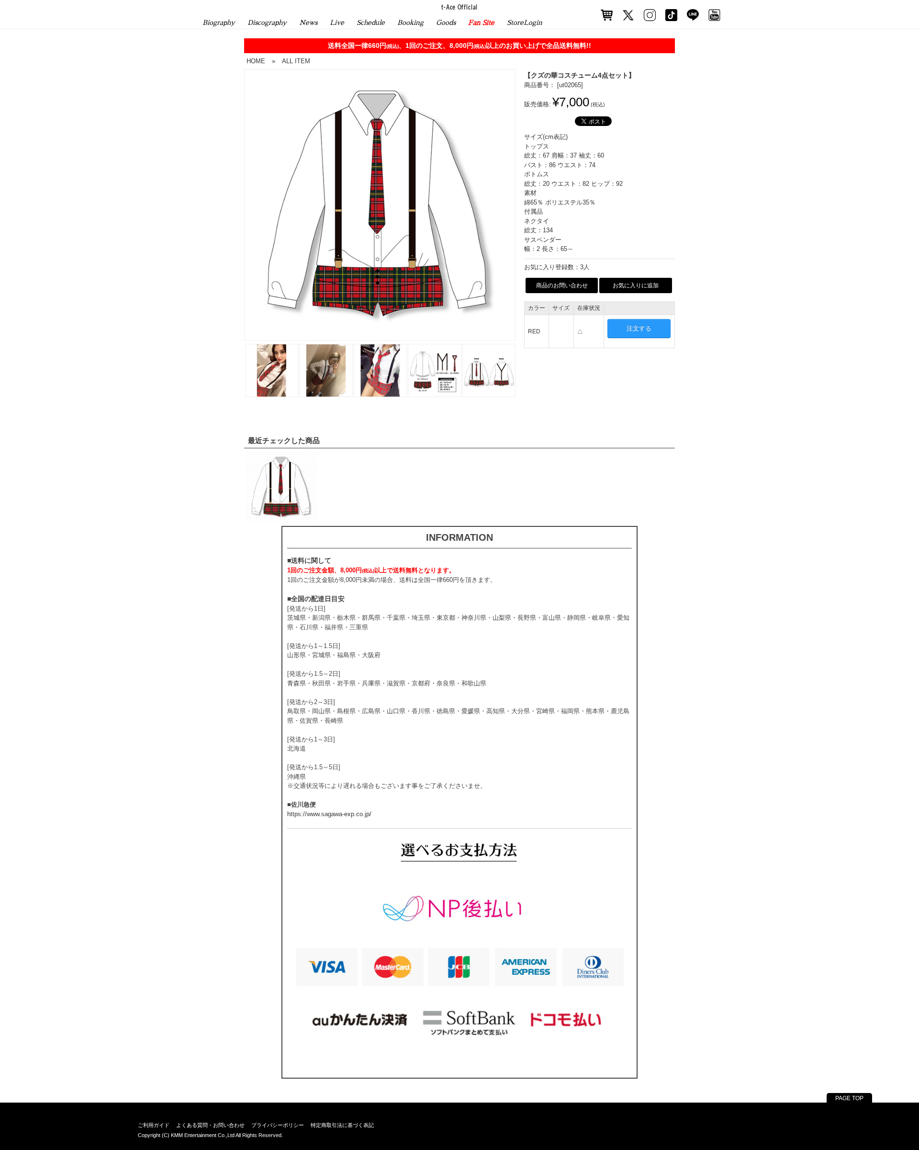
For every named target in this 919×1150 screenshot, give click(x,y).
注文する (639, 328)
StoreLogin (524, 22)
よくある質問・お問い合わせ (210, 1125)
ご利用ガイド (153, 1125)
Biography (218, 22)
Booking (410, 22)
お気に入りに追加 (636, 285)
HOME (256, 61)
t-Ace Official (459, 7)
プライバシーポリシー (277, 1125)
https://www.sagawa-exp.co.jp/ (329, 814)
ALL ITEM (296, 61)
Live (337, 22)
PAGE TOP (849, 1098)
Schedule (371, 22)
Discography (267, 22)
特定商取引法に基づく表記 (342, 1125)
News (308, 22)
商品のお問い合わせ (562, 285)
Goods (446, 22)
